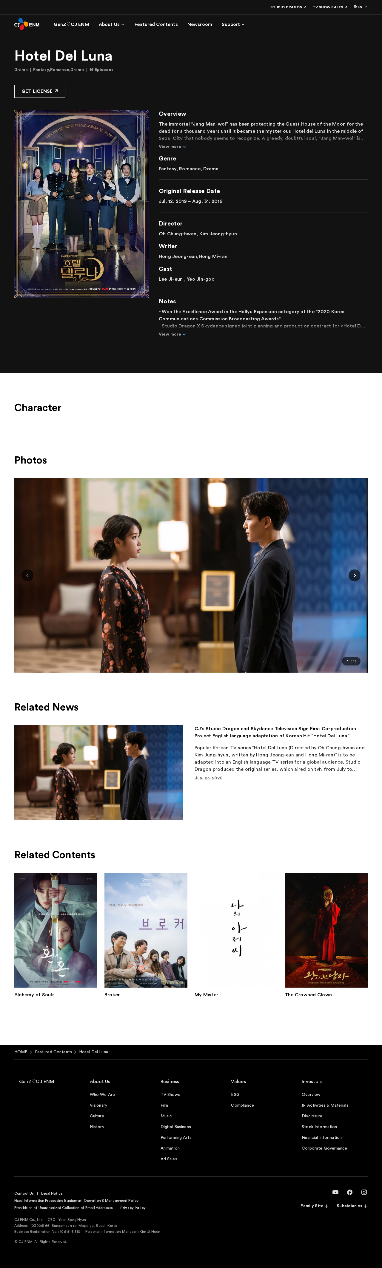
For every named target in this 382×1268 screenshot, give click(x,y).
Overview (311, 1095)
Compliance (242, 1105)
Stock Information (319, 1127)
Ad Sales (169, 1159)
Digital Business (176, 1127)
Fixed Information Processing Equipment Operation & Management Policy (76, 1200)
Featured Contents (53, 1052)
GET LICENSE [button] (37, 91)
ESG (235, 1095)
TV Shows (170, 1095)
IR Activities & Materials (325, 1105)
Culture (97, 1116)
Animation (170, 1148)
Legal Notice (51, 1193)
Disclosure (312, 1116)
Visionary (98, 1105)
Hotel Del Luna (93, 1052)
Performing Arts (176, 1138)
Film (164, 1105)
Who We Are (102, 1095)
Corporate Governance (324, 1148)
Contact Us (24, 1193)
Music (166, 1116)
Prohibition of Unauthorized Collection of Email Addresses (63, 1208)
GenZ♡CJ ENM (36, 1081)
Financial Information (322, 1138)
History (97, 1127)
